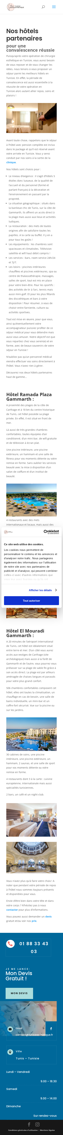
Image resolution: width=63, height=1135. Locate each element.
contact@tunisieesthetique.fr (34, 1035)
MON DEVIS (19, 993)
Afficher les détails (40, 590)
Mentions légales (47, 1130)
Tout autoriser (31, 600)
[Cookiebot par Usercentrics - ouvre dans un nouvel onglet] (44, 532)
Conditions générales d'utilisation (23, 1130)
